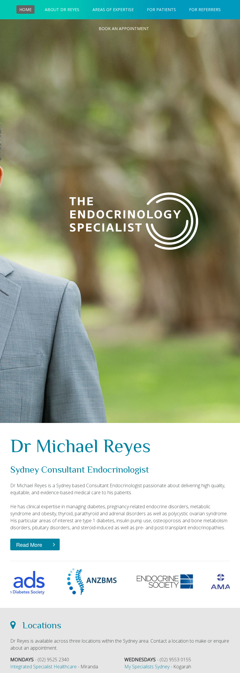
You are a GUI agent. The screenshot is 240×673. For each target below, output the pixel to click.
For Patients (161, 9)
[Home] (133, 221)
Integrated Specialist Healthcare (43, 666)
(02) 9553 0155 (175, 659)
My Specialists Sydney (146, 666)
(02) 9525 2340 (53, 659)
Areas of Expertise (113, 9)
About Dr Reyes (62, 9)
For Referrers (205, 9)
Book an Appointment (124, 28)
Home (25, 9)
